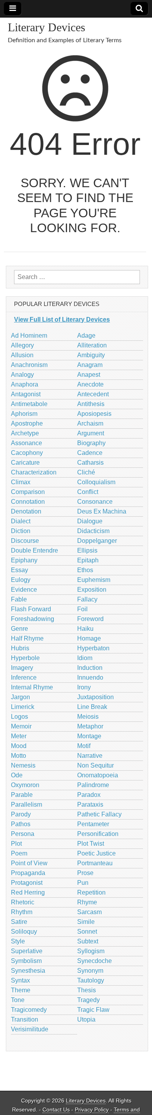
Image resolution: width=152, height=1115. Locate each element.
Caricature (25, 462)
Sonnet (87, 931)
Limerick (22, 706)
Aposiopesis (94, 413)
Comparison (28, 492)
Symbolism (26, 961)
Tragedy (88, 1000)
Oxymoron (25, 785)
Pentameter (93, 824)
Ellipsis (87, 550)
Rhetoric (22, 902)
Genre (19, 628)
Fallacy (87, 599)
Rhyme (87, 902)
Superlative (26, 951)
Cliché (86, 472)
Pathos (20, 824)
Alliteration (92, 345)
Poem (19, 853)
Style (18, 941)
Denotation (26, 511)
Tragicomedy (29, 1009)
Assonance (26, 443)
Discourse (25, 540)
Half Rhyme (27, 638)
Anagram (90, 365)
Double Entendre (34, 550)
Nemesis (23, 765)
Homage (89, 638)
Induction (90, 667)
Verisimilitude (29, 1029)
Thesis (86, 990)
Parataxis (90, 804)
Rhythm (21, 912)
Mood (19, 746)
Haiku (85, 628)
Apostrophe (27, 423)
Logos (19, 716)
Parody (21, 814)
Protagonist (26, 882)
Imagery (22, 667)
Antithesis (90, 404)
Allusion (22, 355)
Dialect (20, 521)
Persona (22, 833)
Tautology (90, 980)
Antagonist (26, 394)
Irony (84, 687)
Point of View (29, 863)
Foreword (90, 619)
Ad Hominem (29, 335)
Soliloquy (24, 931)
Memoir (21, 726)
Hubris (20, 648)
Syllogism (90, 951)
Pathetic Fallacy (99, 814)
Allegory (22, 345)
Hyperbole (25, 658)
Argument (90, 433)
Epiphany (24, 560)
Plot (16, 843)
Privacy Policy (92, 1110)
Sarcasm (89, 912)
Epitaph (88, 560)
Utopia (86, 1019)
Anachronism (29, 365)
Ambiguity (91, 355)
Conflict (87, 492)
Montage (89, 736)
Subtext (87, 941)
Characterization (34, 472)
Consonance (95, 501)
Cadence (90, 452)
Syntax (20, 980)
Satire (19, 921)
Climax (20, 482)
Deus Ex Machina (101, 511)
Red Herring (28, 892)
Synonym (90, 970)
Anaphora (24, 384)
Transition (24, 1019)
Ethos (85, 570)
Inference (24, 677)
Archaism (90, 423)
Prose (85, 873)
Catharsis (90, 462)
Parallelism (26, 804)
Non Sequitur (95, 765)
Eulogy (20, 579)
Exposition (91, 589)
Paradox (89, 794)
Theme (20, 990)
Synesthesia (28, 970)
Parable (22, 794)
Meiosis (88, 716)
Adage (86, 335)
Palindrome (93, 785)
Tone (18, 1000)
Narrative (90, 755)
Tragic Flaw (93, 1009)
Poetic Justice (96, 853)
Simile (86, 921)
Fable (19, 599)
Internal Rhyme (32, 687)
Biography (91, 443)
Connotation (28, 501)
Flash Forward (31, 609)
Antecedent (93, 394)
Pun (82, 882)
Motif (83, 746)
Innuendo (90, 677)
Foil (82, 609)
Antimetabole (29, 404)
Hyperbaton (93, 648)
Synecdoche (94, 961)
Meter (19, 736)
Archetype (25, 433)
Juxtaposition (95, 697)
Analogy (22, 374)
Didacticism (93, 531)
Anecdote (90, 384)
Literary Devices (46, 27)
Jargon (20, 697)
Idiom (84, 658)
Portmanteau (95, 863)
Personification (97, 833)
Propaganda (28, 873)
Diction (20, 531)
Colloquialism (96, 482)
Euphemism (93, 579)
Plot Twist (90, 843)
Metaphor (90, 726)
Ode (17, 775)
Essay (19, 570)
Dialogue (90, 521)
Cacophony (27, 452)
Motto (18, 755)
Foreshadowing (32, 619)
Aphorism (24, 413)
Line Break (92, 706)
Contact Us (56, 1110)
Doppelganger (97, 540)
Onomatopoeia (97, 775)
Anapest (88, 374)
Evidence (24, 589)
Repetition (91, 892)
